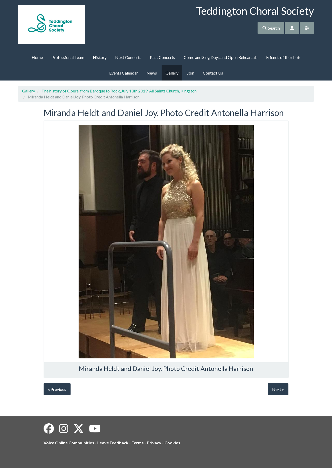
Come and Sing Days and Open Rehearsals (221, 57)
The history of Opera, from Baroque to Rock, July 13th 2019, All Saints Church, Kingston (119, 90)
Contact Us (213, 72)
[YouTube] (95, 428)
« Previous (57, 389)
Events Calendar (123, 72)
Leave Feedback (112, 442)
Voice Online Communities (69, 442)
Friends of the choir (283, 57)
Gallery (171, 72)
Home (37, 57)
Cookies (172, 442)
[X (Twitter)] (78, 428)
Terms (138, 442)
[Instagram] (63, 428)
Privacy (154, 442)
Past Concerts (162, 57)
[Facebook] (49, 428)
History (100, 57)
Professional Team (67, 57)
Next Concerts (128, 57)
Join (190, 72)
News (152, 72)
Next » (278, 389)
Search (273, 27)
